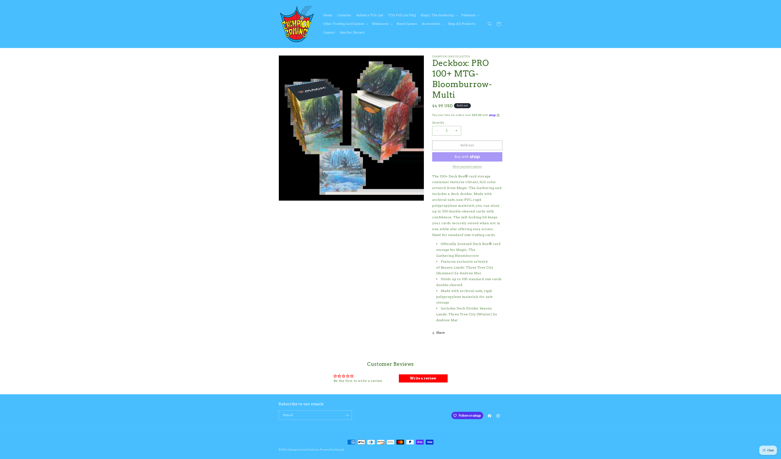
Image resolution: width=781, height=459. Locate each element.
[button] (438, 15)
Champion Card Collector (304, 449)
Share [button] (440, 332)
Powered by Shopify (332, 449)
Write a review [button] (423, 378)
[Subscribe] (347, 415)
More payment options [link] (467, 166)
